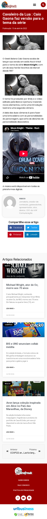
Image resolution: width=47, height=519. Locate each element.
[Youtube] (23, 498)
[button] (34, 4)
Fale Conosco (23, 485)
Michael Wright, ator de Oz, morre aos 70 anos (22, 286)
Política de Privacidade (23, 490)
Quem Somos (23, 480)
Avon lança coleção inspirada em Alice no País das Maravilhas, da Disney (23, 406)
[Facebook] (29, 498)
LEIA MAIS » (10, 308)
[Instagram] (17, 498)
